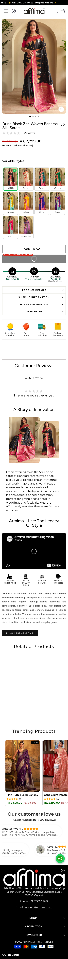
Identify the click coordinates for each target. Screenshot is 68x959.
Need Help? (34, 311)
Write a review (34, 378)
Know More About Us (19, 633)
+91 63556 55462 (38, 901)
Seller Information (34, 304)
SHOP (33, 917)
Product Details (34, 290)
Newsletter (33, 935)
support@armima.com (38, 907)
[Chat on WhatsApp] (60, 858)
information (33, 926)
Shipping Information (34, 297)
